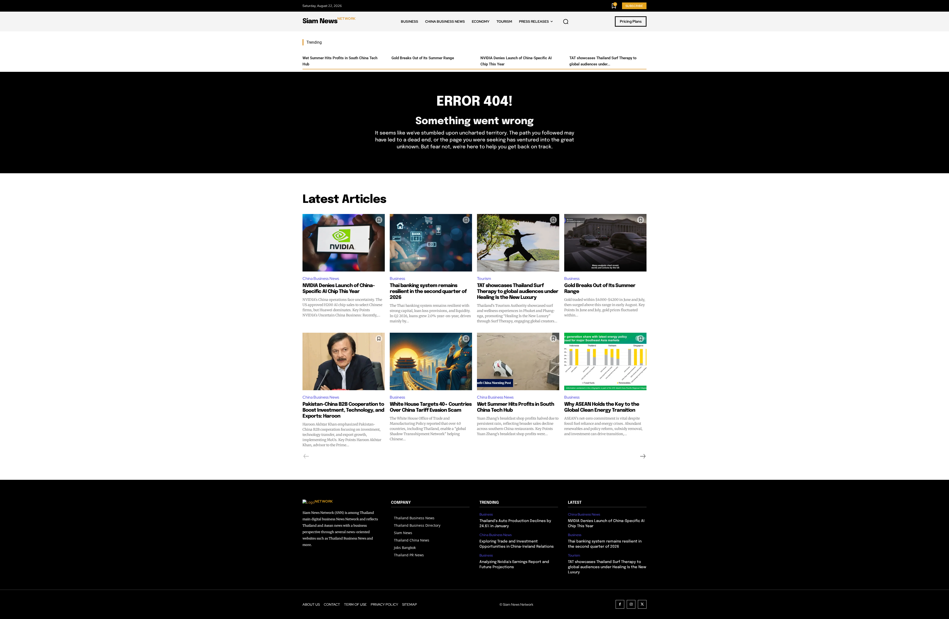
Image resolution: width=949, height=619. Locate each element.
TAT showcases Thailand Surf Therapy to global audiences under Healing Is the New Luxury (517, 291)
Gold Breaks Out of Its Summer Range (422, 58)
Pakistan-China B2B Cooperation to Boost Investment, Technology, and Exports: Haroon (343, 410)
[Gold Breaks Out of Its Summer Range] (605, 242)
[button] (566, 22)
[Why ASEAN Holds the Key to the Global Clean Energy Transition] (605, 361)
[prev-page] (306, 456)
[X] (642, 604)
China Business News (320, 278)
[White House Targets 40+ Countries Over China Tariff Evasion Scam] (431, 361)
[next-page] (643, 456)
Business (397, 278)
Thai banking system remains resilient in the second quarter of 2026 (428, 291)
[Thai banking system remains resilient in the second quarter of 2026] (431, 242)
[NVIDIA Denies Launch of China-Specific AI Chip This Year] (343, 242)
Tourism (484, 278)
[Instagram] (631, 604)
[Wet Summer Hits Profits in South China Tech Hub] (518, 361)
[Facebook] (620, 604)
